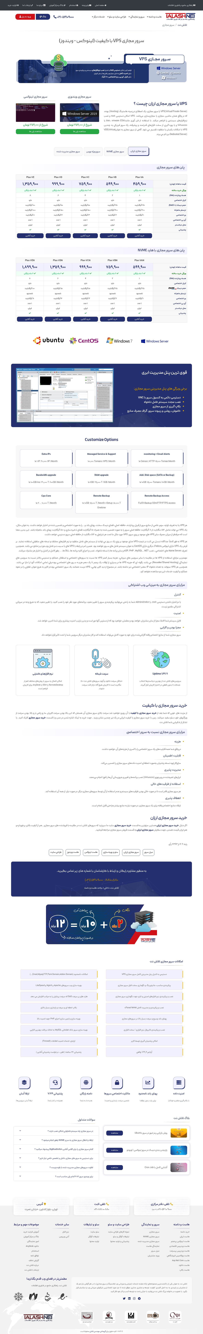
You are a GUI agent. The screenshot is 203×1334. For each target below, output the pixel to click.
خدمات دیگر (99, 17)
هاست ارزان (185, 1236)
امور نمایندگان (33, 1241)
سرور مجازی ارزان (138, 151)
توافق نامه (35, 1256)
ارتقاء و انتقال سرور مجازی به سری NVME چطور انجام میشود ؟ (67, 1140)
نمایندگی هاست (152, 1246)
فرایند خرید (12, 5)
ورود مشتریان (153, 1256)
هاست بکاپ (185, 1270)
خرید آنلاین (139, 236)
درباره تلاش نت (32, 1265)
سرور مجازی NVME (115, 151)
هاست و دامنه (155, 17)
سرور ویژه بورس (93, 151)
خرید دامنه (185, 1232)
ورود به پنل (26, 17)
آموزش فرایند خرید (31, 1232)
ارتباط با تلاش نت (31, 1270)
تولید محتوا (94, 1241)
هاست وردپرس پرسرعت (180, 1251)
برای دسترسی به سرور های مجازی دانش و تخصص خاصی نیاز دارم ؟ (65, 1158)
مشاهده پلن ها (79, 131)
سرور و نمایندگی (137, 17)
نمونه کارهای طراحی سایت (118, 1232)
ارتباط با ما (26, 5)
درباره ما (39, 5)
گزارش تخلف (34, 1260)
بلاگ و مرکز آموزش (56, 5)
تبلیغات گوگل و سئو (121, 1236)
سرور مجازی (154, 1232)
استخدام (72, 5)
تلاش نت (182, 25)
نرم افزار (65, 1232)
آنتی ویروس (64, 1236)
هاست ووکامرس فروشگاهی (178, 1256)
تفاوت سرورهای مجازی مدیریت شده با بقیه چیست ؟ (71, 1167)
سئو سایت (95, 1232)
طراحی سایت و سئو (117, 17)
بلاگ (44, 17)
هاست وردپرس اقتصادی (179, 1246)
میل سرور (155, 1251)
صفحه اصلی (100, 5)
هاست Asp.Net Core (181, 1260)
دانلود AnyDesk (32, 1246)
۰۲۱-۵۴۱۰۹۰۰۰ (65, 17)
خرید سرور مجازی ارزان (168, 825)
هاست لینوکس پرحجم (180, 1241)
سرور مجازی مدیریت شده (68, 151)
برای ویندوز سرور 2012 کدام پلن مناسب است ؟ (74, 1176)
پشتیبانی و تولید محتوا (119, 1241)
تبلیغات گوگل (93, 1236)
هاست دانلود (184, 1265)
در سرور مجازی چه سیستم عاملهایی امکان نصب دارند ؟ (70, 1131)
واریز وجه (85, 5)
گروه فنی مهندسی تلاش (98, 1331)
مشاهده (114, 1133)
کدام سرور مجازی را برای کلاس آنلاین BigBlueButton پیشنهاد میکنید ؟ (64, 1149)
